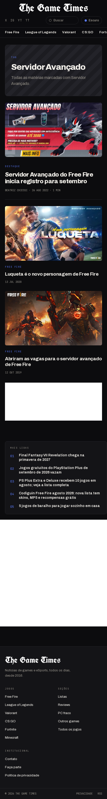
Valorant (69, 32)
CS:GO (87, 32)
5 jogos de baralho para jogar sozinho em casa (59, 506)
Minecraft (11, 737)
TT (27, 20)
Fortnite (10, 729)
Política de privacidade (22, 775)
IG (12, 20)
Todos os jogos (70, 729)
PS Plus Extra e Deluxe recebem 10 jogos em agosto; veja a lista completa (57, 483)
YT (20, 20)
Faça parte (13, 767)
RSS (100, 793)
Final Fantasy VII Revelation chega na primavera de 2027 (51, 457)
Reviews (64, 705)
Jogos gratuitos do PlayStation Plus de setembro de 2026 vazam (53, 470)
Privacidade (84, 793)
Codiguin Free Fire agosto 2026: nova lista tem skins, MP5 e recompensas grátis (59, 495)
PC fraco (64, 713)
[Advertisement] (53, 402)
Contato (11, 759)
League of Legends (40, 32)
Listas (62, 696)
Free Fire (12, 32)
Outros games (68, 721)
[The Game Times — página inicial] (53, 8)
